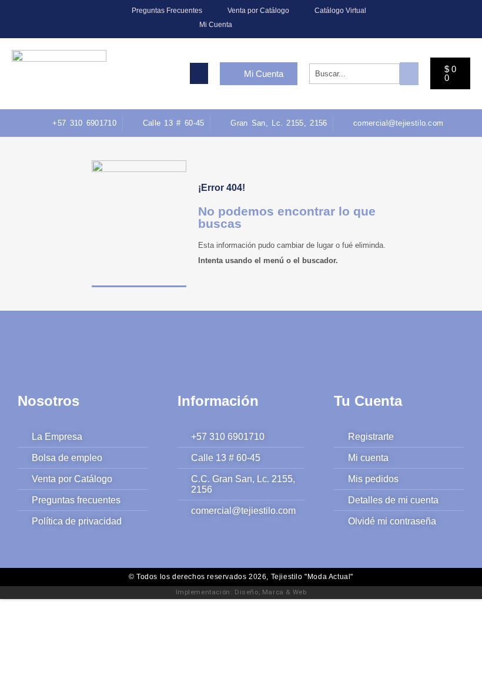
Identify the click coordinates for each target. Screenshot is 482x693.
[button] (199, 73)
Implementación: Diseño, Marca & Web (241, 592)
